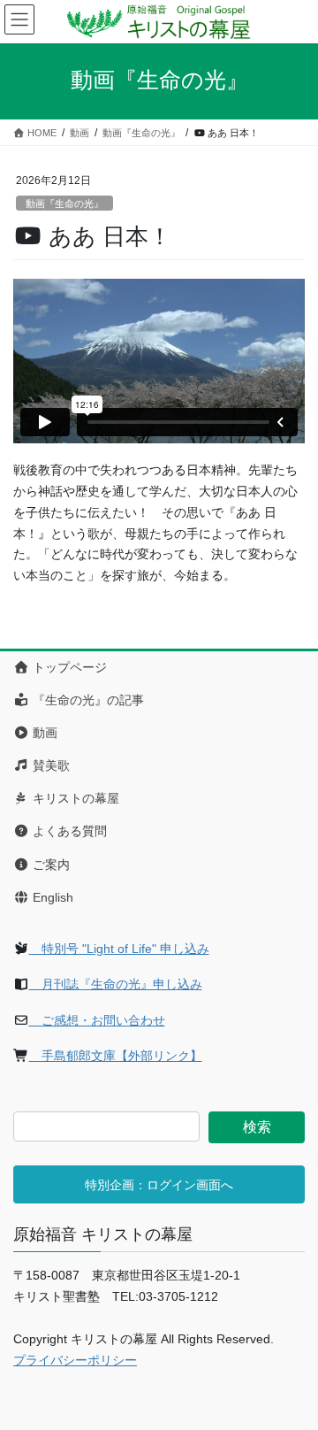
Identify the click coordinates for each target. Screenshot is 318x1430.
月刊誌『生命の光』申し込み (115, 984)
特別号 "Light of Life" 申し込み (119, 949)
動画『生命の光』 (64, 203)
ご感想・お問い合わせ (97, 1020)
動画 (43, 733)
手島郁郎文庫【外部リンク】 (115, 1056)
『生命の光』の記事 (86, 700)
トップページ (68, 667)
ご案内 (49, 864)
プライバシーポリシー (75, 1360)
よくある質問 (68, 831)
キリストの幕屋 (74, 798)
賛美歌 (49, 765)
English (51, 897)
